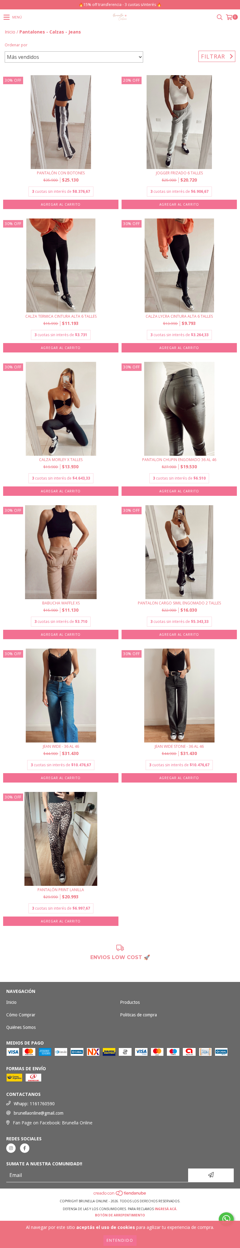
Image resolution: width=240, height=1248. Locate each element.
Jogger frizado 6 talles (179, 173)
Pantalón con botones (61, 173)
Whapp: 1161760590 (34, 1103)
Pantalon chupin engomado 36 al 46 (179, 459)
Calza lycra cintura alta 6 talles (179, 316)
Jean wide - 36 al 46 (61, 746)
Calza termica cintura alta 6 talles (61, 316)
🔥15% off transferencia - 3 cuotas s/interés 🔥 (120, 4)
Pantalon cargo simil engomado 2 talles (179, 603)
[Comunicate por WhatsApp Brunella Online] (226, 1219)
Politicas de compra (138, 1014)
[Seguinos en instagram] (11, 1148)
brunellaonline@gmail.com (38, 1113)
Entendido (120, 1240)
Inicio (10, 32)
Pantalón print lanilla (61, 889)
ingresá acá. (166, 1209)
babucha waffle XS (61, 603)
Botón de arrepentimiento (120, 1215)
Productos (130, 1002)
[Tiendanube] (120, 1195)
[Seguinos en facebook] (24, 1148)
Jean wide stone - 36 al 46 (179, 746)
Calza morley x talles (60, 459)
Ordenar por (16, 45)
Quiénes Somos (21, 1027)
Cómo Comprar (20, 1014)
